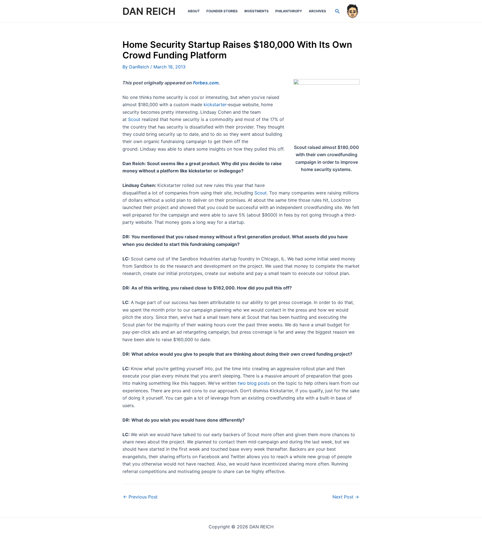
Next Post (345, 497)
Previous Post (140, 497)
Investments (256, 11)
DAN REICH (148, 11)
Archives (317, 11)
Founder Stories (222, 11)
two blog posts (254, 383)
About (194, 11)
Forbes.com (205, 83)
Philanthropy (288, 11)
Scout (134, 119)
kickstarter (215, 104)
